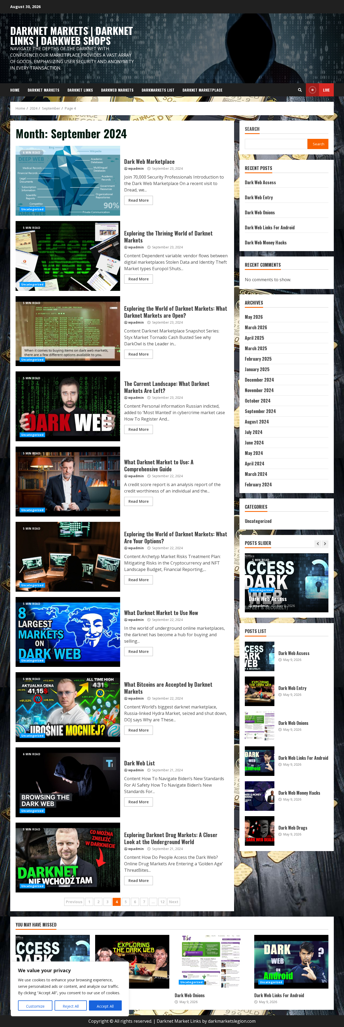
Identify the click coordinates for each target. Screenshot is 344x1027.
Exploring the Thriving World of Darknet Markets (68, 256)
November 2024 (259, 390)
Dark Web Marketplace (68, 181)
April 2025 (254, 338)
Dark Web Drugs (259, 831)
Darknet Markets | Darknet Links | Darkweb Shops (71, 35)
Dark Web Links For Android (270, 227)
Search (252, 129)
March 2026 (256, 327)
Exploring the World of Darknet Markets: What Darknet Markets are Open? (68, 331)
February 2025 (258, 359)
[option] (287, 582)
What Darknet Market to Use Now (68, 632)
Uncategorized (32, 209)
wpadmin (136, 168)
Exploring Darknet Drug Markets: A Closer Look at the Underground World (68, 857)
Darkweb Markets (117, 90)
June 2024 (254, 442)
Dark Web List (68, 782)
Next (173, 901)
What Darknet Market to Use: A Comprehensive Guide (68, 481)
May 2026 (254, 317)
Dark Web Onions (260, 212)
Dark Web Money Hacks (266, 242)
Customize (35, 1006)
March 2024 (256, 474)
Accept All (105, 1006)
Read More (138, 200)
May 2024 (254, 453)
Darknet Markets (43, 90)
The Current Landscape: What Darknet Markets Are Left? (68, 406)
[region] (70, 988)
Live (326, 90)
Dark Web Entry (259, 197)
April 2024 (254, 463)
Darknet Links (80, 90)
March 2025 (256, 348)
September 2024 (260, 411)
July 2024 (254, 432)
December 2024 (259, 380)
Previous (74, 901)
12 (162, 901)
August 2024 (257, 421)
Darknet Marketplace (202, 90)
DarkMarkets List (158, 90)
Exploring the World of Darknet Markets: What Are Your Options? (68, 557)
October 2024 (258, 400)
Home (15, 90)
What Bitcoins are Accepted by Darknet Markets (68, 707)
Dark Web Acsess (260, 182)
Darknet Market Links (179, 1021)
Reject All (71, 1006)
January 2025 (257, 369)
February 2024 (258, 484)
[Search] (300, 90)
